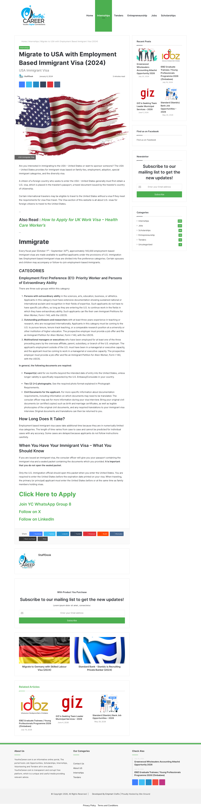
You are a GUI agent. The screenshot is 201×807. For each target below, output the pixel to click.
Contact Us (78, 763)
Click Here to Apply (47, 494)
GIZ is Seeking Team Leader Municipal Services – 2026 (147, 106)
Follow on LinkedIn (36, 519)
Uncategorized (145, 244)
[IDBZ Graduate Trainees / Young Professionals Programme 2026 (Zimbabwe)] (35, 706)
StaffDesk (28, 76)
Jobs (154, 15)
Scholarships (168, 15)
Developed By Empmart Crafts (106, 794)
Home (89, 15)
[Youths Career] (34, 15)
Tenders (118, 15)
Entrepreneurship (137, 15)
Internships (103, 15)
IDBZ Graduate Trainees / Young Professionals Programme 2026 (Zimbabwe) (35, 723)
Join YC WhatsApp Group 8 (45, 504)
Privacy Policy (89, 805)
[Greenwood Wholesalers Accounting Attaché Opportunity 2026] (147, 54)
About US (77, 768)
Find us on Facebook (146, 140)
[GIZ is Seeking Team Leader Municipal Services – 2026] (72, 703)
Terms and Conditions (108, 805)
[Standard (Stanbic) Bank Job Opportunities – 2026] (109, 703)
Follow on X (30, 511)
